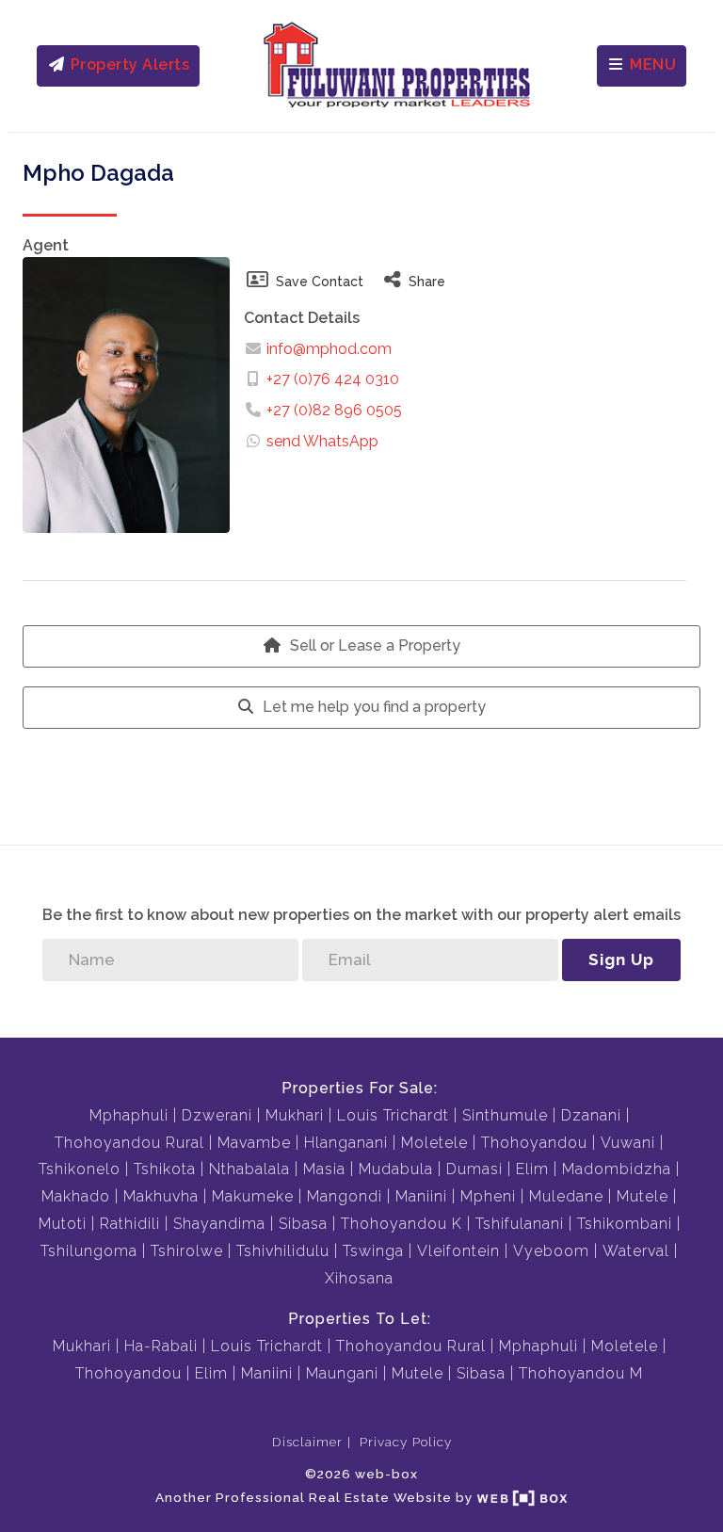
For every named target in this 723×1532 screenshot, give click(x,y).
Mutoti (63, 1224)
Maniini (421, 1196)
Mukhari (294, 1115)
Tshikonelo (79, 1169)
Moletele (434, 1143)
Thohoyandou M (581, 1373)
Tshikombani (624, 1224)
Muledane (566, 1196)
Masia (324, 1169)
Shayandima (219, 1224)
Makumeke (253, 1196)
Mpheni (488, 1196)
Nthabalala (249, 1169)
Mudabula (396, 1169)
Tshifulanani (519, 1224)
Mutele (642, 1196)
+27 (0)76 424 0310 (332, 379)
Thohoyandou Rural (129, 1143)
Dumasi (474, 1169)
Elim (532, 1169)
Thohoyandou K (401, 1224)
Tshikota (165, 1169)
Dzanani (591, 1115)
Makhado (75, 1196)
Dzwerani (217, 1115)
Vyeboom (551, 1251)
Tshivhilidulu (282, 1251)
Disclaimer (307, 1441)
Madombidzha (616, 1169)
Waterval (635, 1251)
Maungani (342, 1373)
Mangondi (344, 1196)
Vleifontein (458, 1251)
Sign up (621, 959)
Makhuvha (161, 1196)
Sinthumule (505, 1115)
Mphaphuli (129, 1115)
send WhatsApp (322, 441)
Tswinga (373, 1251)
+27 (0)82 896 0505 (334, 410)
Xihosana (359, 1278)
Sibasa (303, 1224)
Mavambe (254, 1143)
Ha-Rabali (161, 1346)
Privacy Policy (406, 1441)
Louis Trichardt (393, 1115)
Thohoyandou (534, 1143)
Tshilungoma (88, 1251)
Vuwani (628, 1143)
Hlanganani (346, 1143)
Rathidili (130, 1224)
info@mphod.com (327, 349)
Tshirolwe (187, 1251)
